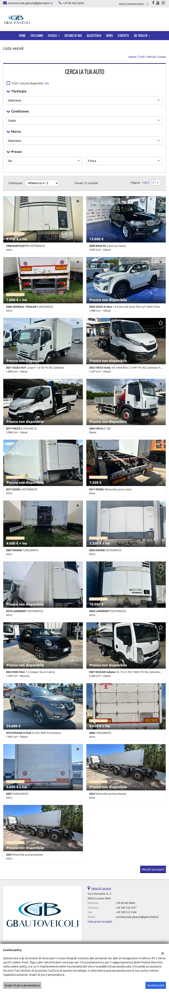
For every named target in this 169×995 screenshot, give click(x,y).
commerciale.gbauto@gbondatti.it (30, 3)
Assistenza (94, 35)
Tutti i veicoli (147, 56)
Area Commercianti (131, 4)
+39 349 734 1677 (126, 907)
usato (162, 56)
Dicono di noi (73, 35)
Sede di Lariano (101, 888)
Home (22, 35)
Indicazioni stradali (100, 921)
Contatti (123, 35)
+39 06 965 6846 (73, 3)
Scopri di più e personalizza (22, 985)
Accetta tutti (155, 985)
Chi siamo (37, 35)
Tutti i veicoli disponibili (30, 83)
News (109, 35)
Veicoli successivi (153, 869)
